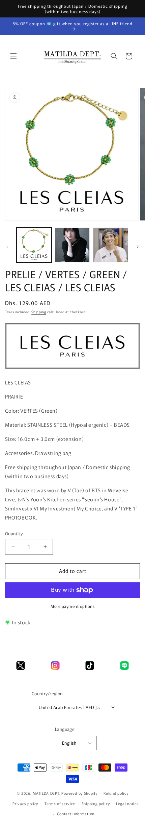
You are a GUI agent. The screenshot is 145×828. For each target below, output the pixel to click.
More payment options (72, 606)
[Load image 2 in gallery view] (72, 244)
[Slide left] (7, 246)
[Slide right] (137, 246)
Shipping (38, 311)
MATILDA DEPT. (46, 793)
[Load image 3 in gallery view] (110, 244)
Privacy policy (25, 803)
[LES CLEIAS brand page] (72, 368)
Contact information (75, 813)
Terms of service (60, 803)
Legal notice (127, 803)
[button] (13, 56)
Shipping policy (96, 803)
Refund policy (116, 793)
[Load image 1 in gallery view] (34, 244)
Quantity (14, 533)
